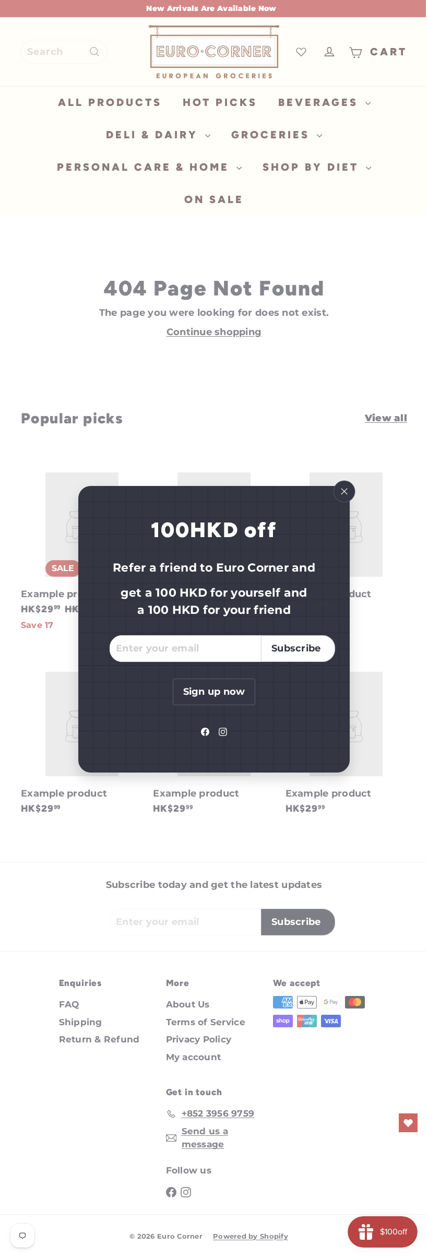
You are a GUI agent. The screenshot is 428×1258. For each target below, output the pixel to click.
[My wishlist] (400, 1122)
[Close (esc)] (340, 491)
